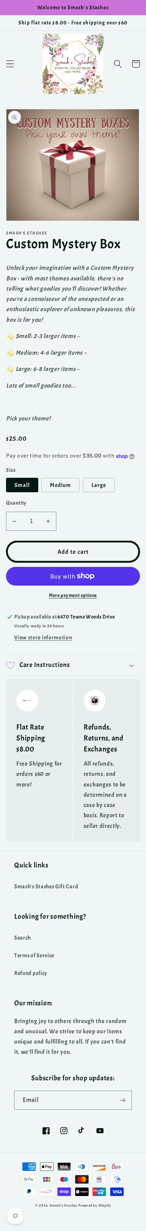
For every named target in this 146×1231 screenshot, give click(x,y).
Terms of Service (34, 955)
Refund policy (30, 973)
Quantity (16, 503)
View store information (43, 637)
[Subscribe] (122, 1100)
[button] (10, 64)
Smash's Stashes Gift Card (46, 886)
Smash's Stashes (63, 1205)
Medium (60, 485)
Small (22, 485)
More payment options (73, 595)
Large (98, 485)
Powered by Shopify (94, 1205)
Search (22, 937)
